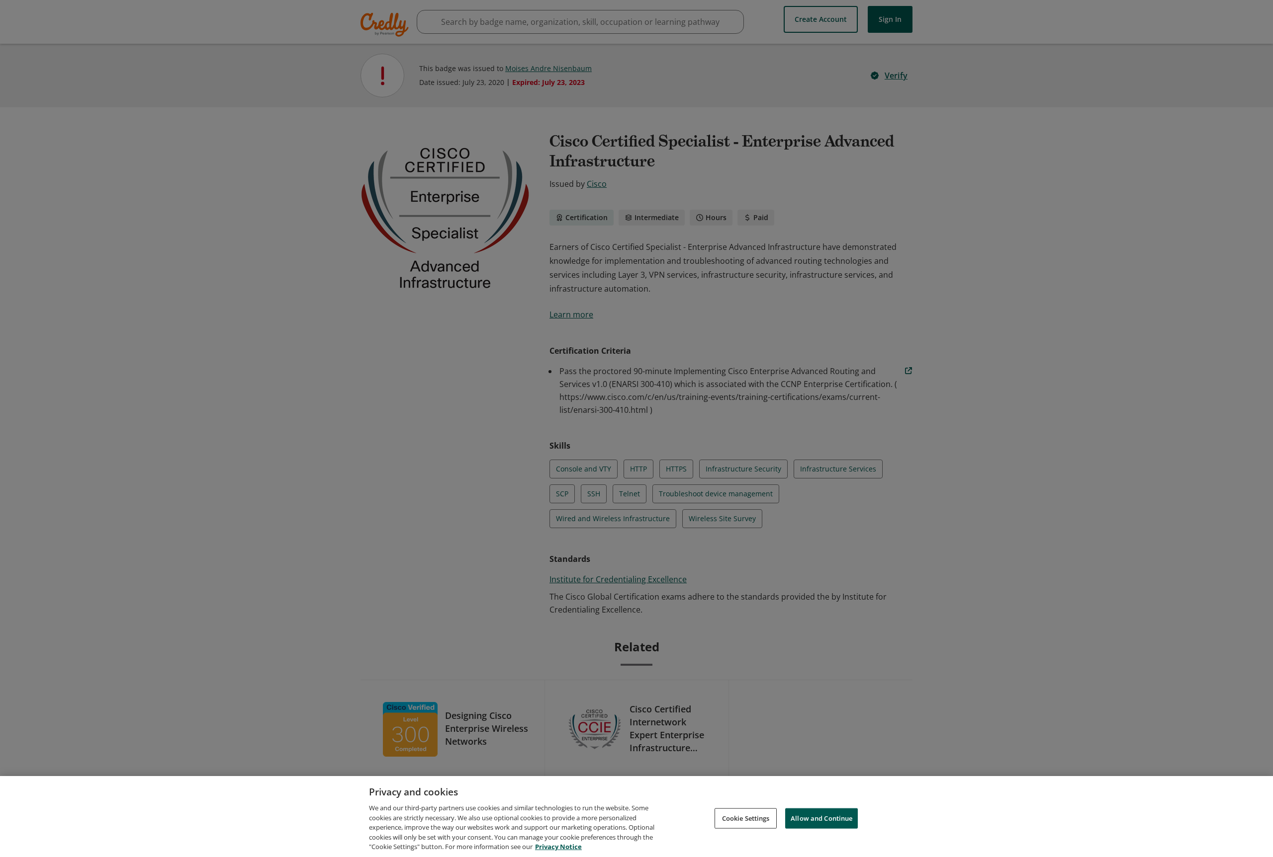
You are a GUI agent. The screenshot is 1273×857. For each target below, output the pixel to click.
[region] (636, 816)
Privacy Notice (558, 846)
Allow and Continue (821, 817)
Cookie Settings (746, 817)
